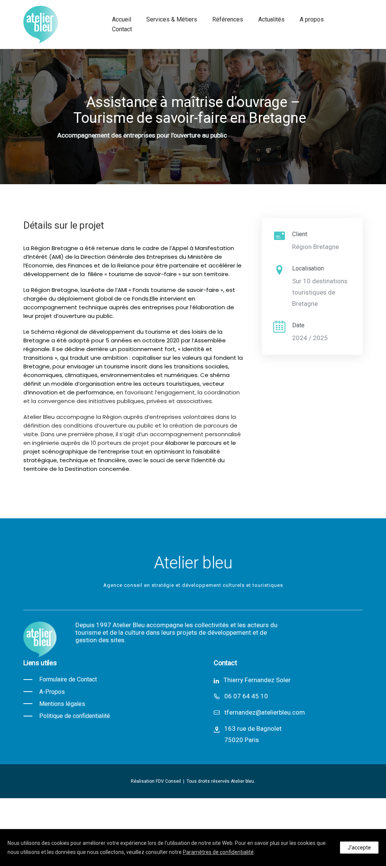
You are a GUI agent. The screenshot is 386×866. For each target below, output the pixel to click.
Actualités (271, 19)
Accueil (121, 19)
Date (298, 325)
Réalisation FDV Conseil (156, 781)
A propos (312, 19)
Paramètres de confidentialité (218, 852)
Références (227, 19)
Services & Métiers (171, 19)
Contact (122, 29)
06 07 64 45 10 (246, 696)
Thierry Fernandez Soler (257, 680)
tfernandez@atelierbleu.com (264, 712)
